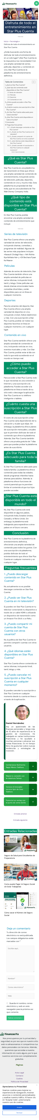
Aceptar (19, 1107)
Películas (13, 95)
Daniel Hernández (19, 152)
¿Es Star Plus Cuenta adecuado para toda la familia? (20, 113)
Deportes (13, 97)
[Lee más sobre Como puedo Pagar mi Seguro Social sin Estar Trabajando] (20, 872)
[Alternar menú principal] (36, 3)
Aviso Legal (19, 1073)
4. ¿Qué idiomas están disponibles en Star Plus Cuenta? (22, 142)
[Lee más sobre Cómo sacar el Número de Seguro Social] (20, 900)
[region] (19, 1100)
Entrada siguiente (20, 820)
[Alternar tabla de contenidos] (32, 82)
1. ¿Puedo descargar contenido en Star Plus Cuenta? (22, 128)
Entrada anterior (20, 814)
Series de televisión (16, 92)
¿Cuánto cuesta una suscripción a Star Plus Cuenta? (20, 108)
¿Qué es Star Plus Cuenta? (15, 85)
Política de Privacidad (19, 1082)
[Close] (37, 1085)
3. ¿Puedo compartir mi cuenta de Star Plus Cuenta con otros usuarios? (22, 138)
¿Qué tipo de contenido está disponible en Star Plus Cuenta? (17, 89)
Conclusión (10, 122)
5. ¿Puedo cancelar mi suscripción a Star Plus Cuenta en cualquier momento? (22, 148)
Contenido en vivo (16, 99)
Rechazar (19, 1113)
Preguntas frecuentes (14, 125)
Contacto (19, 1076)
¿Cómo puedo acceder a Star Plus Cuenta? (18, 103)
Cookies (19, 1078)
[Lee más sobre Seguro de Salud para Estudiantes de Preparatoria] (20, 843)
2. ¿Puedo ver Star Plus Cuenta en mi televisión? (22, 133)
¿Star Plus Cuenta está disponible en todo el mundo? (19, 118)
